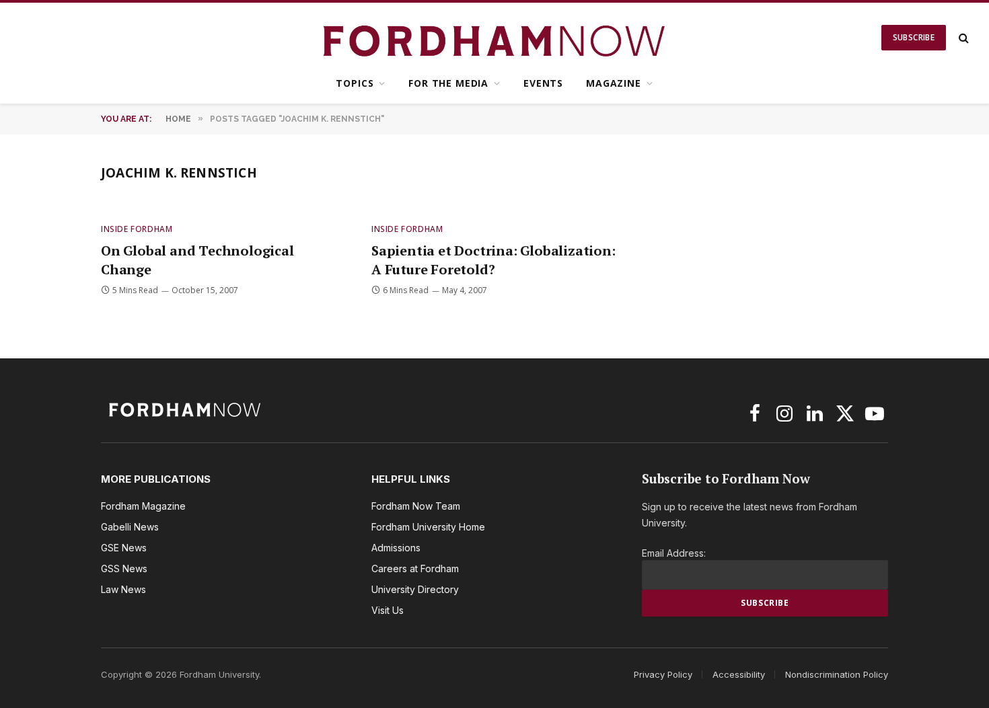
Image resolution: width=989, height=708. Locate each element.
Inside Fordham (136, 229)
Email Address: (674, 553)
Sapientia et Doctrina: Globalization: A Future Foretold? (493, 259)
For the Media (448, 83)
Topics (354, 83)
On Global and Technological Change (197, 259)
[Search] (962, 38)
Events (543, 83)
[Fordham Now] (495, 38)
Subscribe (914, 37)
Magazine (613, 83)
